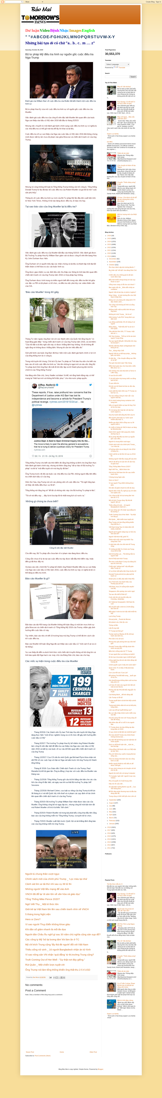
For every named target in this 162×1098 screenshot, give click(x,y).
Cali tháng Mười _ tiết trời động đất (121, 695)
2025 (109, 238)
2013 (109, 842)
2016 (109, 833)
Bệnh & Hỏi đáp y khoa (125, 1000)
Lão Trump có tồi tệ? (116, 697)
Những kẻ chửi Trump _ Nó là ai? (120, 314)
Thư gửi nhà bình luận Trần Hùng (120, 363)
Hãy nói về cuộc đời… (116, 784)
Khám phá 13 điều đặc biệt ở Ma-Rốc (122, 579)
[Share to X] (59, 977)
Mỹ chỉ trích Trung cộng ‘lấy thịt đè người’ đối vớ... (120, 501)
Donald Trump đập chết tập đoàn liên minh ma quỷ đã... (121, 647)
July (110, 806)
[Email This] (54, 977)
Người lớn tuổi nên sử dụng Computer (122, 773)
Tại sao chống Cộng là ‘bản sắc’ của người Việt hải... (121, 396)
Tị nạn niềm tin (114, 383)
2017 (109, 830)
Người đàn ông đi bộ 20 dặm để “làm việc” (125, 910)
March (111, 818)
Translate (122, 67)
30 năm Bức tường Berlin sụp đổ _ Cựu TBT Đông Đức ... (122, 787)
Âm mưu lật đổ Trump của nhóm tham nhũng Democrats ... (122, 736)
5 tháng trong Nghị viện (117, 477)
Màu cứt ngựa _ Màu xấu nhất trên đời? (126, 118)
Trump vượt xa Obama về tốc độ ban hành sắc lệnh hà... (121, 635)
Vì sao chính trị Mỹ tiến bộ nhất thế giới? (122, 732)
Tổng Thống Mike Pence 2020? (119, 466)
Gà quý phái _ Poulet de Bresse (120, 619)
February (112, 821)
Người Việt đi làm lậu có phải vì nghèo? (122, 292)
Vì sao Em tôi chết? (115, 375)
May (110, 812)
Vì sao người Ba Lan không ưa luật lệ (122, 654)
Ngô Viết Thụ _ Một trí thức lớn (119, 469)
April (111, 815)
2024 (109, 241)
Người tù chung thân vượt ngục (119, 441)
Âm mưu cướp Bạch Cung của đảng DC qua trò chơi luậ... (122, 562)
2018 (109, 827)
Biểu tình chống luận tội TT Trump (120, 651)
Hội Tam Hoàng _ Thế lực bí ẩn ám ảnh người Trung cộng (122, 337)
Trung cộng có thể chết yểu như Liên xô (122, 796)
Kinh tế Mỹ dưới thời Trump (118, 559)
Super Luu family (113, 134)
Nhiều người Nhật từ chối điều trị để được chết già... (121, 764)
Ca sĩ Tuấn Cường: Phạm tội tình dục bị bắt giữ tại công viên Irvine (126, 985)
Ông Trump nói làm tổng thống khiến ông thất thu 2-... (121, 523)
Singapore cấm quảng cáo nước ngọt (122, 591)
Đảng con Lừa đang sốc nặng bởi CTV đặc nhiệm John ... (122, 301)
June (111, 809)
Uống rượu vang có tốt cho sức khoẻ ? (122, 284)
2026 (109, 236)
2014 (109, 839)
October (112, 265)
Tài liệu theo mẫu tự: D (115, 884)
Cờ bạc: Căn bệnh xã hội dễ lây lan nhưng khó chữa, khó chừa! (127, 199)
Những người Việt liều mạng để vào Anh (123, 459)
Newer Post (30, 1052)
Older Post (93, 1052)
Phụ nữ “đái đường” (124, 87)
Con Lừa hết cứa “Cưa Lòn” (118, 673)
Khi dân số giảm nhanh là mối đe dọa (122, 488)
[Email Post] (50, 977)
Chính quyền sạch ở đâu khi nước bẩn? (122, 665)
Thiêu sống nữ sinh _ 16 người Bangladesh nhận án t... (119, 506)
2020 (109, 253)
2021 (109, 250)
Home (62, 1052)
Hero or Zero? (113, 480)
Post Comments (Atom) (42, 1056)
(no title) (110, 142)
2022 (109, 247)
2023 (109, 244)
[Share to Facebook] (61, 977)
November (113, 262)
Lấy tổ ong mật (114, 628)
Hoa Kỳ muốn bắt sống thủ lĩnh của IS (122, 415)
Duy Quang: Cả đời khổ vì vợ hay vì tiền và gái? (126, 102)
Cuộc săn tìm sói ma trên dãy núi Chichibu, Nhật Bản (120, 598)
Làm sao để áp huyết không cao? (120, 710)
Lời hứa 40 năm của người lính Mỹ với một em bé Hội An (122, 686)
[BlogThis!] (57, 977)
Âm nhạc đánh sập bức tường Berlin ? (122, 267)
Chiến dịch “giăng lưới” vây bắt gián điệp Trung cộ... (121, 567)
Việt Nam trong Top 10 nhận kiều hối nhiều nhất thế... (121, 528)
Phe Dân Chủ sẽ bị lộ (116, 639)
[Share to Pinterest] (64, 977)
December (113, 259)
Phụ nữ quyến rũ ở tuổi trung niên (120, 781)
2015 (109, 836)
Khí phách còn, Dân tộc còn (118, 622)
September (113, 800)
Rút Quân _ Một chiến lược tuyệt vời (121, 519)
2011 (109, 848)
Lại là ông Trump (114, 616)
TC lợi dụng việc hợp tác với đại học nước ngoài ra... (121, 411)
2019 (109, 256)
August (111, 803)
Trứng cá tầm (113, 625)
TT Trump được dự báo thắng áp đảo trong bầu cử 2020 (121, 728)
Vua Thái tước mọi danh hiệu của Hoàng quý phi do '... (120, 583)
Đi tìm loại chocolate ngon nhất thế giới (122, 657)
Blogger (100, 1069)
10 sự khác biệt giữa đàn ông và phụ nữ (122, 571)
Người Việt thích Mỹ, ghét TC (119, 537)
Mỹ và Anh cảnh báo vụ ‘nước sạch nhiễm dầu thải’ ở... (121, 418)
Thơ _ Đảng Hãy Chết (116, 351)
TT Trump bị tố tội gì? (116, 631)
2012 (109, 845)
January (112, 824)
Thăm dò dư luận (123, 153)
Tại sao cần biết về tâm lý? (118, 594)
